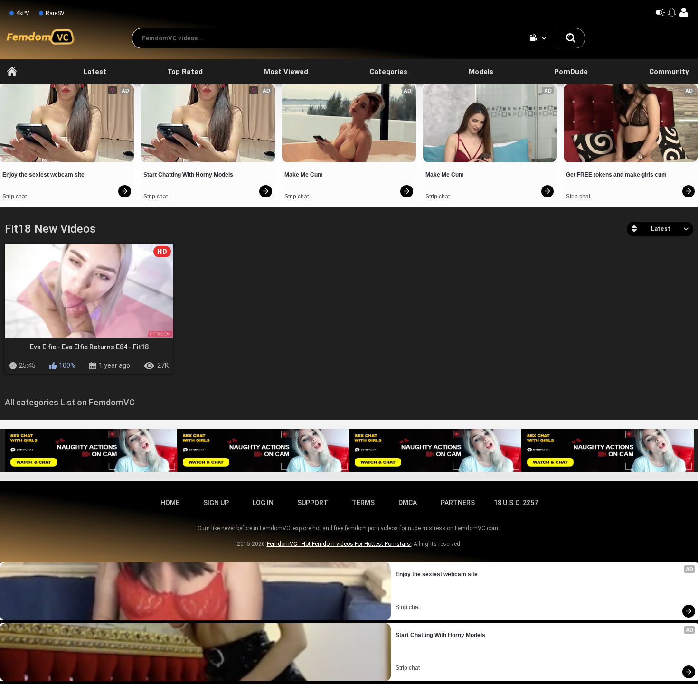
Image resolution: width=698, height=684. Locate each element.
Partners (458, 502)
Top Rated (185, 71)
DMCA (407, 502)
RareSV (55, 13)
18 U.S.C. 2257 (516, 502)
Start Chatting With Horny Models (188, 174)
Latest (94, 71)
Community (669, 71)
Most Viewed (286, 71)
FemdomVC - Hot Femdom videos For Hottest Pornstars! (339, 544)
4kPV (22, 13)
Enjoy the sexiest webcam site (43, 174)
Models (481, 71)
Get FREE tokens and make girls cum (616, 174)
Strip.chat (14, 196)
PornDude (571, 71)
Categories (388, 71)
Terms (363, 502)
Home (12, 71)
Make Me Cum (303, 174)
